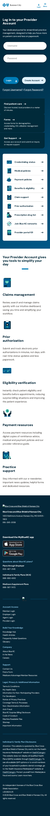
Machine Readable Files (12, 719)
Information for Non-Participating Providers (21, 693)
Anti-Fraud (7, 709)
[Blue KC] (25, 507)
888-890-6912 (9, 578)
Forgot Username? (13, 89)
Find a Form (8, 672)
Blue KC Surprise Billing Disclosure (16, 712)
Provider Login (9, 621)
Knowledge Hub (9, 632)
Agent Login (8, 617)
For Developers (9, 696)
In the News (7, 654)
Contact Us (7, 669)
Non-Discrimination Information (16, 706)
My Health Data (9, 689)
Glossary (6, 641)
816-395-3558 (9, 522)
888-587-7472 (9, 587)
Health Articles (9, 635)
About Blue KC (9, 651)
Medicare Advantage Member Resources (20, 675)
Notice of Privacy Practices (14, 699)
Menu (45, 5)
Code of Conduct (10, 716)
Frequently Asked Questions (14, 638)
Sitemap (6, 722)
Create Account (32, 80)
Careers (6, 658)
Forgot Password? (33, 89)
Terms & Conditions (11, 686)
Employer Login (9, 614)
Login (39, 7)
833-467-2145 (9, 569)
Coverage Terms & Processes (15, 702)
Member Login (9, 611)
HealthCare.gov (38, 752)
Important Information (12, 725)
